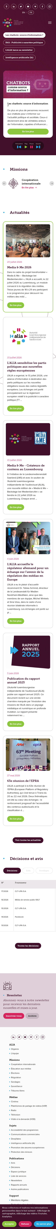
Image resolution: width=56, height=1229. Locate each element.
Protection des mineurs (21, 1152)
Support (14, 1196)
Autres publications (20, 1189)
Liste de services (18, 1176)
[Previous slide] (4, 183)
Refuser (25, 1224)
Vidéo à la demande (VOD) (23, 1119)
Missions (14, 1060)
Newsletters (16, 1180)
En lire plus (28, 131)
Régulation (16, 1077)
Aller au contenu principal (25, 4)
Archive (32, 1016)
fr (31, 12)
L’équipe (15, 1053)
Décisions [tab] (12, 870)
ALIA (12, 1045)
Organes (15, 1049)
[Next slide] (51, 183)
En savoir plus (43, 1224)
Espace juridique (18, 1172)
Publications (16, 1158)
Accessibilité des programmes (24, 1130)
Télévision (15, 1115)
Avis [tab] (28, 870)
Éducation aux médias (21, 1069)
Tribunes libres (17, 1091)
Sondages (15, 1082)
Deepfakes (16, 1139)
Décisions (15, 1167)
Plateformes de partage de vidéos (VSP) (29, 1106)
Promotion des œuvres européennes (27, 1147)
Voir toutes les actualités (28, 840)
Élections (15, 1073)
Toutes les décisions (28, 946)
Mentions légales (19, 1200)
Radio (13, 1110)
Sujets (12, 1125)
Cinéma (14, 1101)
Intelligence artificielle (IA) (23, 1143)
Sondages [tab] (44, 870)
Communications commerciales (25, 1134)
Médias (13, 1097)
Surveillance (16, 1086)
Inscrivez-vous (14, 1016)
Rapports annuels (19, 1185)
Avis (13, 1163)
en (23, 12)
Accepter (9, 1224)
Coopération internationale (23, 1064)
